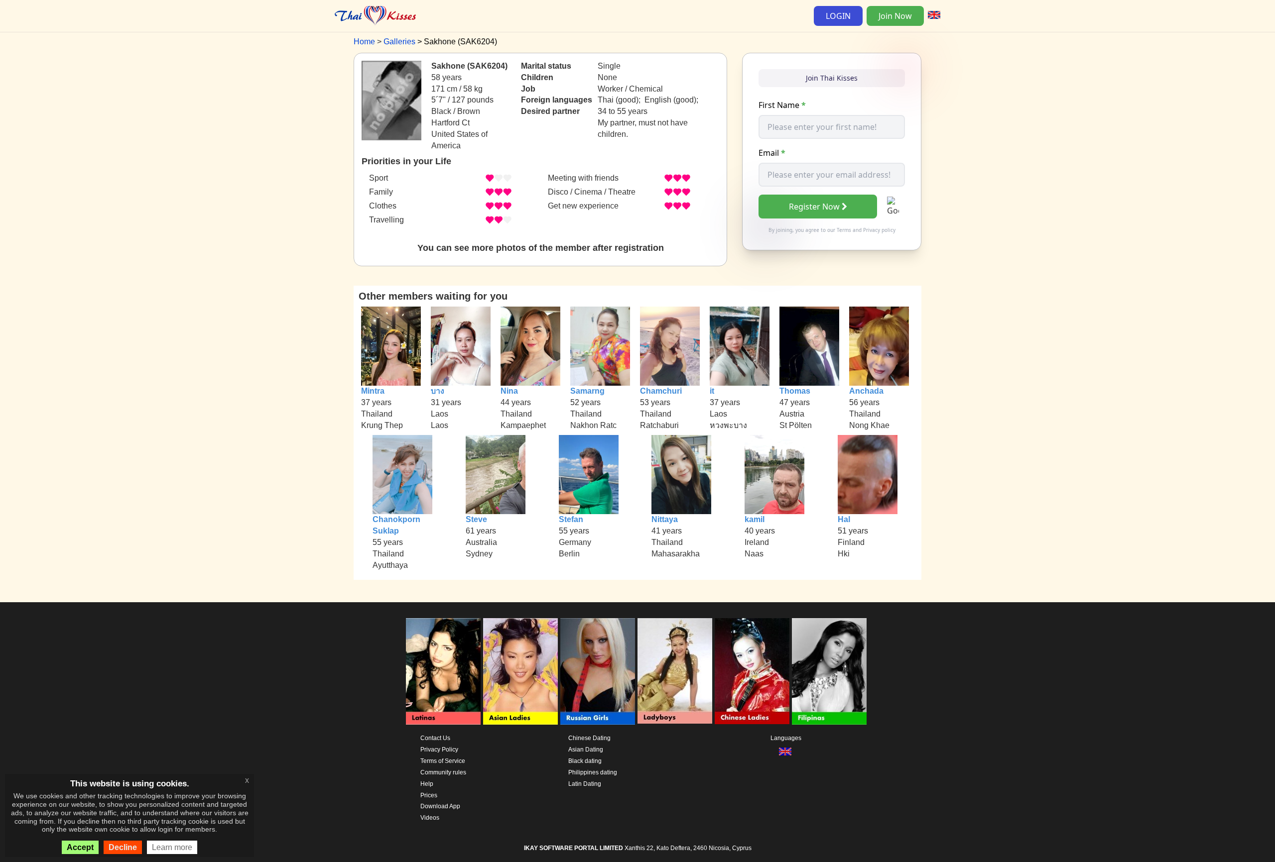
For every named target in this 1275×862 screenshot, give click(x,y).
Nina (509, 391)
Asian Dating (585, 749)
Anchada (866, 391)
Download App (440, 806)
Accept (80, 847)
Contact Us (435, 738)
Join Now (895, 15)
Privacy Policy (439, 749)
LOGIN (838, 15)
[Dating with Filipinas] (829, 671)
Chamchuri (661, 391)
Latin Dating (584, 783)
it (712, 391)
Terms (844, 229)
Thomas (794, 391)
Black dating (585, 760)
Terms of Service (442, 760)
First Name (782, 105)
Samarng (587, 391)
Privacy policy (879, 229)
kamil (755, 519)
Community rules (443, 772)
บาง (437, 391)
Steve (476, 519)
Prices (428, 795)
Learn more (172, 847)
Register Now (814, 206)
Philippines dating (592, 772)
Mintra (372, 391)
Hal (844, 519)
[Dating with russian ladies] (597, 671)
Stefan (571, 519)
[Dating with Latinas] (443, 671)
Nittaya (664, 519)
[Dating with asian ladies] (520, 671)
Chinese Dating (589, 738)
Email (772, 152)
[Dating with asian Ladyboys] (675, 671)
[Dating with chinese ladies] (752, 671)
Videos (429, 817)
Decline (123, 847)
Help (426, 783)
